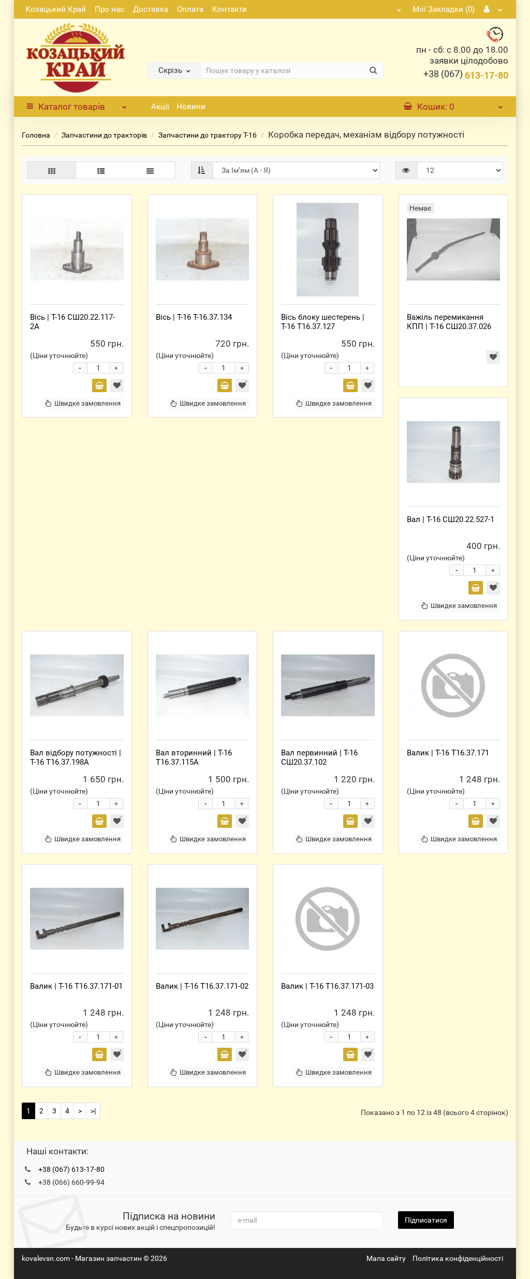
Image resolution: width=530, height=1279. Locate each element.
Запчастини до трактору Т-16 (207, 135)
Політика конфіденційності (458, 1258)
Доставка (150, 9)
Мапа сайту (386, 1258)
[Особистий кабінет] (493, 9)
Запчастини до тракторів (105, 135)
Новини (190, 106)
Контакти (229, 9)
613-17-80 (465, 75)
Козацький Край (55, 9)
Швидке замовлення (87, 403)
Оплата (190, 9)
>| (93, 1111)
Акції (160, 106)
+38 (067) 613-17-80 (71, 1169)
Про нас (109, 9)
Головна (36, 135)
